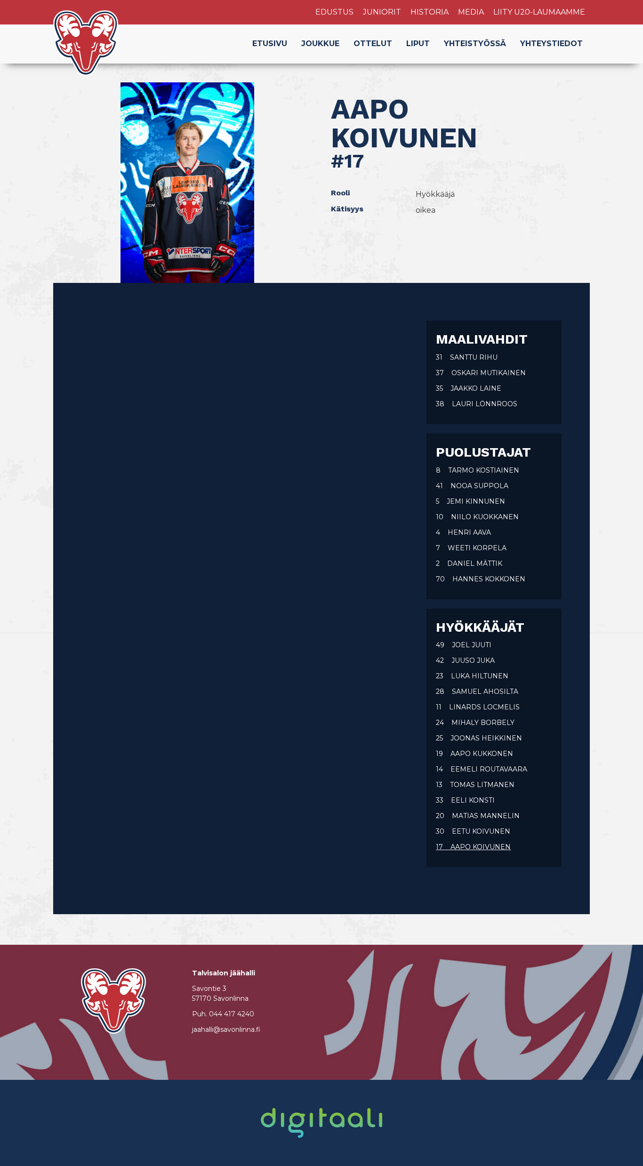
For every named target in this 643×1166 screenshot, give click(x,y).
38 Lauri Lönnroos (476, 404)
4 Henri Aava (463, 532)
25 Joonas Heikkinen (479, 738)
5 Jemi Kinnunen (470, 501)
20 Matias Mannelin (478, 816)
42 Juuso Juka (465, 660)
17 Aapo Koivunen (473, 847)
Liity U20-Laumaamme (539, 12)
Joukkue (320, 43)
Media (471, 12)
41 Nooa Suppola (472, 486)
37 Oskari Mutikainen (481, 373)
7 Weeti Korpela (471, 548)
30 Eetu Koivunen (473, 831)
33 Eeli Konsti (465, 800)
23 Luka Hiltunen (472, 676)
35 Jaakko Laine (468, 388)
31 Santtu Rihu (467, 357)
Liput (418, 43)
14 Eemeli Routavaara (481, 769)
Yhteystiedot (551, 43)
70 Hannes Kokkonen (480, 579)
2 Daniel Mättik (469, 563)
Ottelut (373, 43)
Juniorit (382, 12)
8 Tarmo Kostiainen (477, 470)
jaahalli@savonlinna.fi (226, 1029)
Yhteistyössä (475, 43)
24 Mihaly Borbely (475, 722)
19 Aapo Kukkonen (474, 753)
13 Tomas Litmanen (475, 784)
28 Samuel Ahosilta (477, 691)
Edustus (334, 12)
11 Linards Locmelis (478, 707)
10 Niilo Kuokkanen (477, 517)
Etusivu (269, 43)
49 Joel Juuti (463, 645)
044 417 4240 (231, 1014)
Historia (429, 12)
